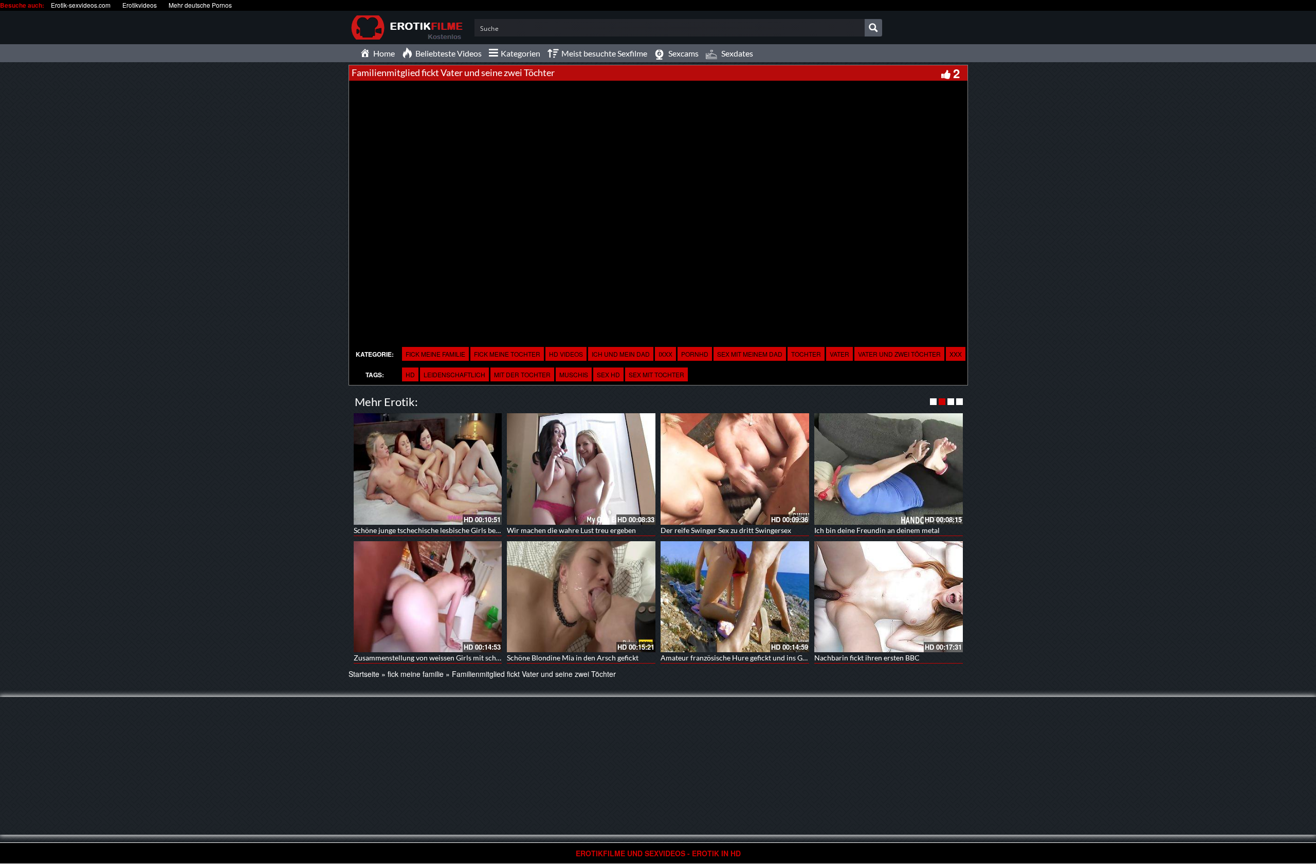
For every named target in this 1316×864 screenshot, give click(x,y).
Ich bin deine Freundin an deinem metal (877, 530)
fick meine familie (435, 354)
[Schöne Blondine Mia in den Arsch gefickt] (581, 597)
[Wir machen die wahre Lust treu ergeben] (581, 469)
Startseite (364, 674)
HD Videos (566, 354)
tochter (806, 354)
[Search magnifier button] (873, 27)
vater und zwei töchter (899, 354)
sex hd (608, 374)
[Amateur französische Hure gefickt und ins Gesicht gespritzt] (735, 597)
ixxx (665, 354)
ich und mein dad (621, 354)
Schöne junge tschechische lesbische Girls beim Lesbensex (446, 530)
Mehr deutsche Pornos (200, 5)
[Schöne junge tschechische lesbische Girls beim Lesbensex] (428, 469)
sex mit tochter (656, 374)
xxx (955, 354)
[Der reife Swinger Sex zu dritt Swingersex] (735, 469)
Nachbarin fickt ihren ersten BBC (867, 657)
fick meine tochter (507, 354)
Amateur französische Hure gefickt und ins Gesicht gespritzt (756, 657)
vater (839, 354)
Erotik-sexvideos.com (81, 5)
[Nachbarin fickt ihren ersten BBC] (888, 597)
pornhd (694, 354)
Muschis (573, 374)
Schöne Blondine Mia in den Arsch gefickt (572, 657)
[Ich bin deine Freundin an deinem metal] (888, 469)
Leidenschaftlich (454, 374)
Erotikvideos (139, 5)
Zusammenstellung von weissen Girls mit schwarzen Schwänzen (455, 657)
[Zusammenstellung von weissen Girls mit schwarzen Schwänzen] (428, 597)
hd (410, 374)
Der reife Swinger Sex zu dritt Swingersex (726, 530)
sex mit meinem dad (749, 354)
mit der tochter (522, 374)
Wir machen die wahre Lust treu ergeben (571, 530)
